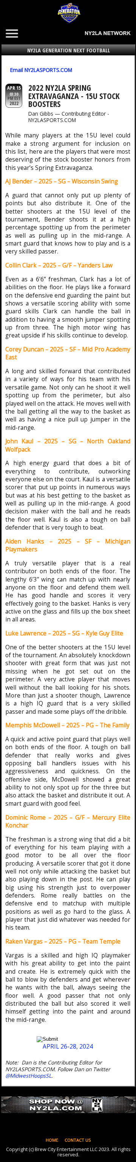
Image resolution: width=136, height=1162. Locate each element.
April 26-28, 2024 (68, 1047)
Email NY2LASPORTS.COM (41, 70)
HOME (52, 1140)
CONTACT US (78, 1140)
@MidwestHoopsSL (28, 1075)
